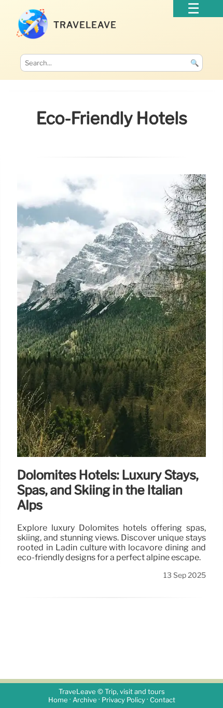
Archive (85, 700)
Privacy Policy (123, 700)
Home (58, 700)
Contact (162, 700)
